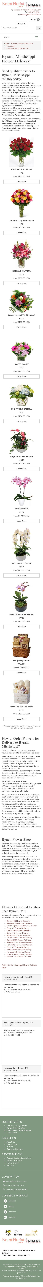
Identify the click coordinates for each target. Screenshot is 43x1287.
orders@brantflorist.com (30, 14)
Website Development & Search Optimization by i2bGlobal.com (21, 1277)
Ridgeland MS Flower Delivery (19, 942)
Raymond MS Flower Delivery (19, 923)
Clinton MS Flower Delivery (18, 930)
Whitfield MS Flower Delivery (19, 954)
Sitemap (10, 1165)
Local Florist (12, 1133)
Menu (6, 37)
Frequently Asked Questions (19, 1158)
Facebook (11, 1201)
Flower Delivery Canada (17, 1125)
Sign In (22, 23)
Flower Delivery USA (16, 1128)
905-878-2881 (34, 12)
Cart (35, 19)
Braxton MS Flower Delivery (19, 956)
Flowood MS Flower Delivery (19, 952)
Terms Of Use (13, 1163)
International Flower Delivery (19, 1130)
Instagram (11, 1217)
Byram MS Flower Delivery (18, 933)
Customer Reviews (15, 1149)
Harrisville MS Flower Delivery (19, 945)
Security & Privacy (14, 1160)
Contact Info (12, 1144)
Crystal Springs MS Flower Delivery (22, 926)
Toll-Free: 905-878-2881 (16, 1189)
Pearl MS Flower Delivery (17, 947)
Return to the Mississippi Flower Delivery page (19, 966)
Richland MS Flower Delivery (19, 940)
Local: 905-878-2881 (14, 1185)
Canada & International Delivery (27, 10)
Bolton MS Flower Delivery (18, 921)
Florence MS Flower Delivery (19, 949)
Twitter (10, 1206)
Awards (10, 1146)
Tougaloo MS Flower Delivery (19, 937)
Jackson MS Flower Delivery (18, 935)
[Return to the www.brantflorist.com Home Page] (21, 4)
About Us (11, 1142)
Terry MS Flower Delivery (17, 928)
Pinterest (11, 1212)
